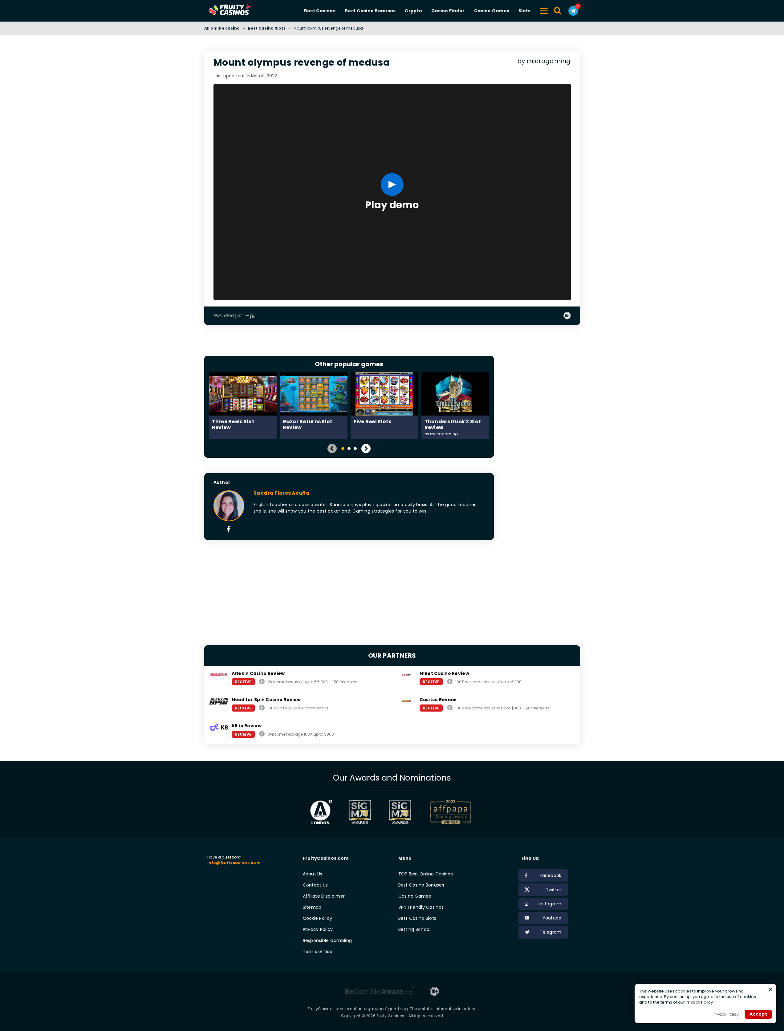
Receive (243, 681)
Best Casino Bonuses (370, 11)
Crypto (413, 11)
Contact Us (315, 885)
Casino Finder (448, 11)
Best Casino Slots (267, 28)
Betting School (414, 929)
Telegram (550, 932)
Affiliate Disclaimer (324, 896)
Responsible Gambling (327, 940)
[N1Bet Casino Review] (450, 681)
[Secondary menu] (544, 10)
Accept (758, 1014)
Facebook (550, 875)
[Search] (558, 10)
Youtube (552, 918)
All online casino (222, 28)
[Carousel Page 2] (349, 448)
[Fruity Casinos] (239, 10)
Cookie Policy (317, 918)
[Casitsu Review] (450, 707)
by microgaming (544, 61)
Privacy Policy (318, 929)
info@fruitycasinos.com (234, 862)
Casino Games (491, 11)
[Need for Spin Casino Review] (262, 707)
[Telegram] (573, 11)
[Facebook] (229, 530)
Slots (524, 11)
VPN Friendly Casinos (421, 907)
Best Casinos (319, 11)
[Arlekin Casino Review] (262, 681)
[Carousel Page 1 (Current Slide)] (342, 448)
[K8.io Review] (262, 733)
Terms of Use (317, 951)
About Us (313, 874)
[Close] (770, 989)
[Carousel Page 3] (355, 448)
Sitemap (312, 907)
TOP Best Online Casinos (425, 874)
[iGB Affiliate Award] (321, 812)
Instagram (550, 904)
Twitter (554, 890)
